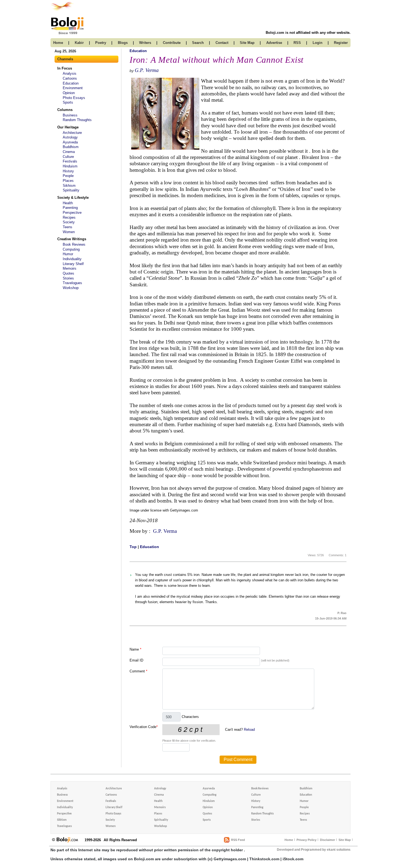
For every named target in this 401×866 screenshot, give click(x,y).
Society (69, 222)
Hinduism (70, 166)
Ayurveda (70, 142)
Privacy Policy (306, 839)
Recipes (69, 217)
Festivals (70, 161)
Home (289, 839)
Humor (68, 254)
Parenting (70, 208)
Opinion (69, 93)
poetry (100, 43)
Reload (249, 729)
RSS (297, 43)
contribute (172, 43)
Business (70, 115)
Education (71, 83)
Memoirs (69, 268)
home (58, 43)
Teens (67, 227)
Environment (73, 88)
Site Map (345, 839)
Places (68, 181)
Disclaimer (327, 839)
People (68, 176)
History (68, 171)
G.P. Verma (147, 70)
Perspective (72, 213)
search (198, 43)
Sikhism (69, 186)
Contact (222, 43)
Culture (68, 157)
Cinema (69, 152)
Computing (71, 249)
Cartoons (70, 78)
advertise (274, 43)
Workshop (71, 288)
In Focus (64, 68)
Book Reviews (74, 244)
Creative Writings (71, 239)
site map (247, 43)
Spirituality (71, 190)
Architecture (72, 133)
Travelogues (72, 283)
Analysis (69, 73)
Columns (65, 110)
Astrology (70, 137)
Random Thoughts (77, 120)
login (317, 43)
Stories (68, 278)
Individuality (72, 259)
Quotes (68, 273)
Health (68, 203)
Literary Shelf (73, 264)
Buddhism (71, 147)
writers (145, 43)
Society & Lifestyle (73, 198)
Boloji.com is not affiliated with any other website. (308, 33)
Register (341, 43)
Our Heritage (68, 127)
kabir (79, 43)
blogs (123, 43)
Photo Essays (74, 98)
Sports (68, 102)
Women (69, 232)
